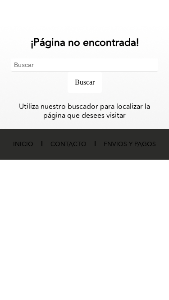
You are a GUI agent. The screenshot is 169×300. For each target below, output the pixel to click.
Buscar (85, 82)
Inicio (23, 144)
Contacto (68, 144)
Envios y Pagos (130, 144)
